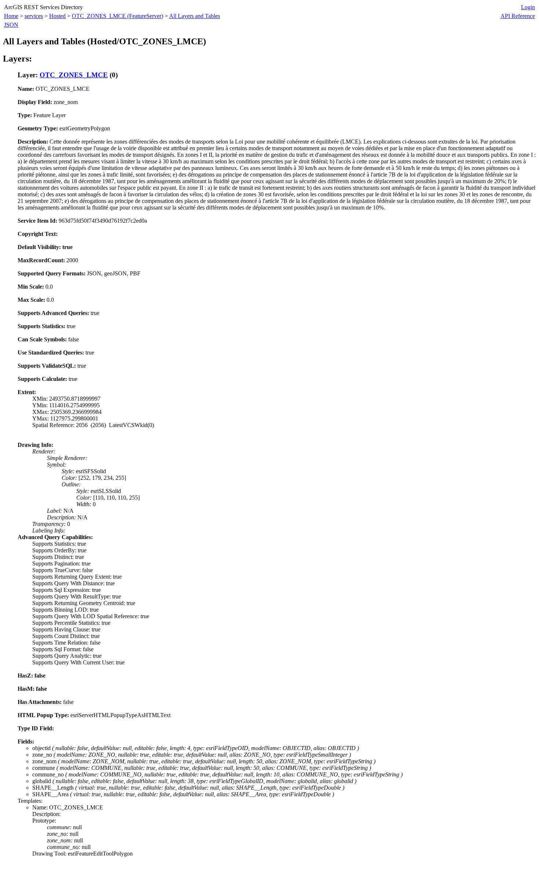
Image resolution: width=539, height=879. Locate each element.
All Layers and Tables (194, 16)
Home (11, 16)
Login (528, 7)
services (34, 16)
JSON (11, 25)
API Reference (517, 16)
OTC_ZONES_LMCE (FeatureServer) (117, 16)
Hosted (57, 16)
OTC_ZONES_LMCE (74, 75)
